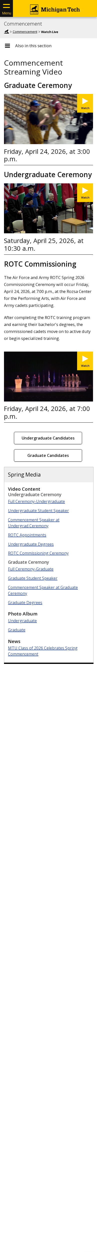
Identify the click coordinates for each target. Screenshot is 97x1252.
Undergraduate (22, 620)
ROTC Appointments (27, 535)
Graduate (16, 630)
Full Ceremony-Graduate (30, 569)
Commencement (23, 24)
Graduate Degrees (25, 602)
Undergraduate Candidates (48, 438)
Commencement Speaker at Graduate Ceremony (43, 590)
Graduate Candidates (48, 455)
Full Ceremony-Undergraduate (36, 501)
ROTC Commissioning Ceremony (38, 553)
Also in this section (33, 45)
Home (6, 31)
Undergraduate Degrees (31, 544)
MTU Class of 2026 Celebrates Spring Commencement (43, 651)
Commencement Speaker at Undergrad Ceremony (33, 522)
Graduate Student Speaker (32, 578)
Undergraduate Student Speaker (38, 510)
